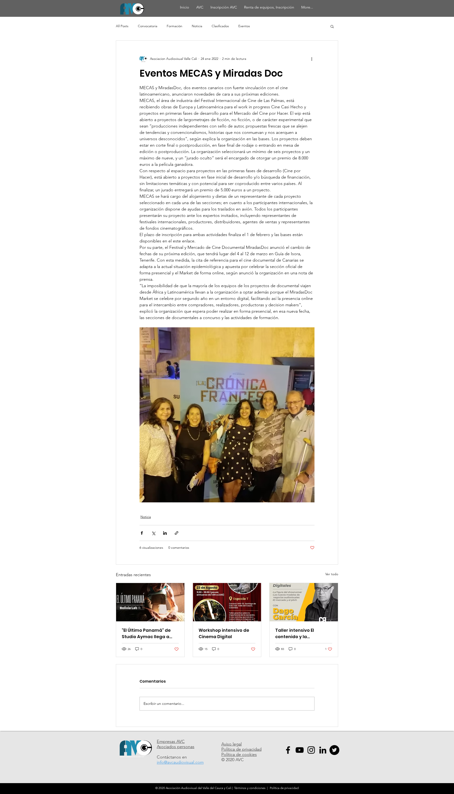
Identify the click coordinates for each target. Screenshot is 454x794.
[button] (332, 26)
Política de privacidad (241, 749)
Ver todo (331, 574)
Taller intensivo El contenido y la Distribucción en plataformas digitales (300, 633)
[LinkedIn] (323, 750)
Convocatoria (147, 26)
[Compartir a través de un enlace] (176, 533)
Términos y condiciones (250, 788)
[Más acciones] (311, 58)
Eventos (244, 26)
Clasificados (220, 26)
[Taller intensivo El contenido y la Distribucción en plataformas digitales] (304, 602)
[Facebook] (288, 750)
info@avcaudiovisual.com (180, 762)
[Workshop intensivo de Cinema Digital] (227, 602)
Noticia (197, 26)
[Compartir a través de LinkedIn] (165, 533)
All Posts (122, 26)
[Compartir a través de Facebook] (142, 533)
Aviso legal (231, 744)
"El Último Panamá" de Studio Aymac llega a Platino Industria (146, 633)
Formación (174, 26)
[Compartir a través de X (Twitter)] (153, 533)
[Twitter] (334, 750)
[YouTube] (300, 750)
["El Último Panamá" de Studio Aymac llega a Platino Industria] (150, 602)
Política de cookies (239, 754)
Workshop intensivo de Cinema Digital (224, 633)
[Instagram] (311, 750)
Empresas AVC (171, 741)
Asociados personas (175, 746)
